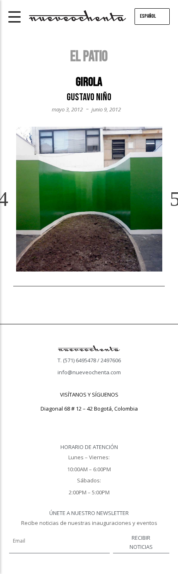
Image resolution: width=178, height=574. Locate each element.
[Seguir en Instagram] (89, 420)
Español (148, 16)
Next (168, 199)
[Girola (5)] (89, 199)
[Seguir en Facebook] (72, 420)
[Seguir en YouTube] (105, 420)
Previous (10, 199)
